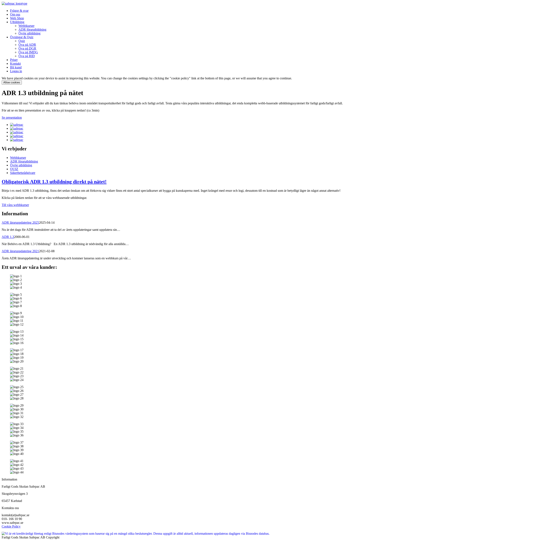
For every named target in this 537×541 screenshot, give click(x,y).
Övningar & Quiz (21, 37)
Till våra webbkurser (15, 205)
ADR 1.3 (8, 237)
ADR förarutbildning (32, 29)
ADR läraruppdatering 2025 (20, 222)
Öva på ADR (27, 44)
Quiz (21, 41)
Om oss (15, 14)
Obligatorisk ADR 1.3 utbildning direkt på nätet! (54, 181)
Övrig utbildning (29, 33)
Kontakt (15, 63)
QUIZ (14, 169)
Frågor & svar (19, 10)
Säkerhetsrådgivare (22, 173)
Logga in (16, 71)
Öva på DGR (27, 48)
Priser (14, 60)
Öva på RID (26, 56)
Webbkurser (26, 26)
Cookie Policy (11, 526)
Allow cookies (11, 82)
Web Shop (17, 18)
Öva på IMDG (28, 52)
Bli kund (16, 67)
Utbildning (17, 22)
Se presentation (12, 117)
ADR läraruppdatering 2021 (20, 251)
